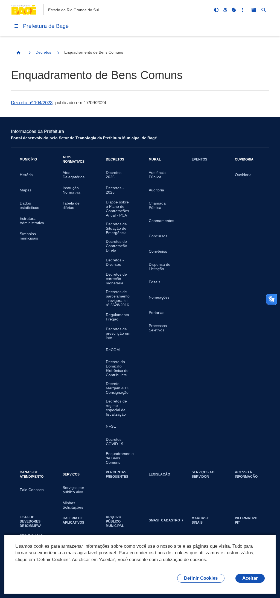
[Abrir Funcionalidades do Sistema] (253, 9)
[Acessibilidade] (225, 9)
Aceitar (250, 578)
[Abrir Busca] (263, 9)
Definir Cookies (201, 578)
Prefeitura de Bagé (46, 26)
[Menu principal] (16, 26)
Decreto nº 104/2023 (31, 102)
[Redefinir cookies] (233, 9)
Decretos (43, 52)
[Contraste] (216, 9)
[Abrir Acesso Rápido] (242, 9)
